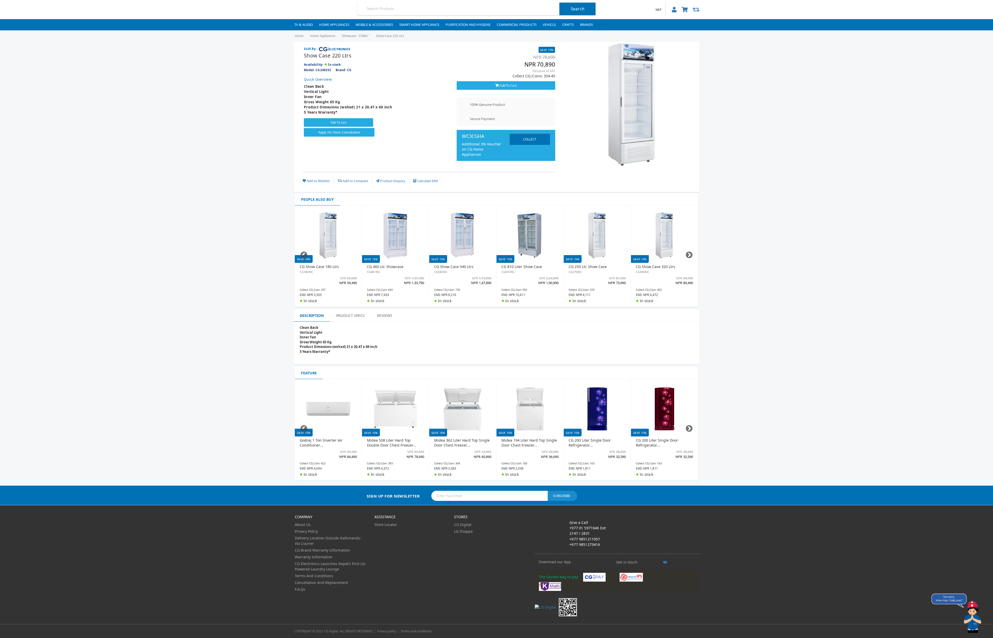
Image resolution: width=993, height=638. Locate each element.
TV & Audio (303, 24)
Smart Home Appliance (419, 24)
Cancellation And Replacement (321, 582)
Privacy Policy (306, 531)
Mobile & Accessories (374, 24)
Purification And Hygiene (468, 24)
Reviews (384, 315)
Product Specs (350, 315)
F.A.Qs (300, 589)
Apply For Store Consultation (339, 132)
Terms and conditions (416, 631)
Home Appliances (334, 24)
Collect (528, 138)
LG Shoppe (463, 531)
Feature (309, 372)
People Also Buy (317, 199)
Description (312, 315)
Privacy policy (386, 631)
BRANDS (586, 24)
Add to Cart (507, 85)
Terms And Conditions (314, 575)
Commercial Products (517, 24)
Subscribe (561, 495)
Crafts (568, 24)
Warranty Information (314, 556)
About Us (303, 524)
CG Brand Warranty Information (322, 550)
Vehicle (549, 24)
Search (577, 9)
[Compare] (696, 9)
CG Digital (462, 524)
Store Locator (385, 524)
